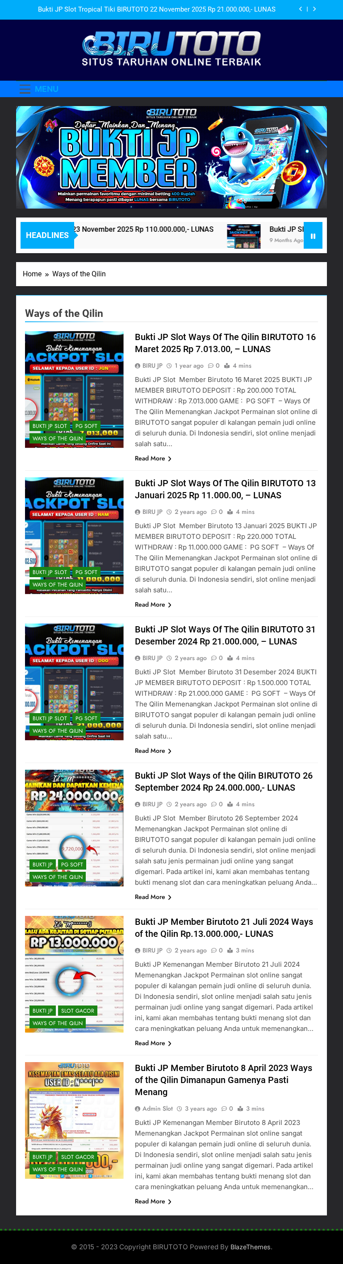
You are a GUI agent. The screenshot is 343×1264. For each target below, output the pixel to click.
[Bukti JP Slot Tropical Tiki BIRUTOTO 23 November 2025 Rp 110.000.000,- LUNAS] (226, 241)
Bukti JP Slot (50, 426)
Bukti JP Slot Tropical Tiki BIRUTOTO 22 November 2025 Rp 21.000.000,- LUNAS (157, 9)
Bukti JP (43, 865)
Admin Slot (157, 1108)
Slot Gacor (77, 1011)
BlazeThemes (250, 1247)
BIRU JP (152, 365)
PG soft (86, 426)
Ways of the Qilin (58, 439)
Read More (150, 458)
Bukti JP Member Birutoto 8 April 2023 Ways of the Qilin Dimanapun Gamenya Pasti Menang (223, 1080)
